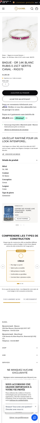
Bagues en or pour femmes (15, 55)
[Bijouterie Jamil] (20, 9)
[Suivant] (37, 267)
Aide (4, 355)
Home (4, 55)
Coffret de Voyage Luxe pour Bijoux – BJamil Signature (25, 210)
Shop (4, 348)
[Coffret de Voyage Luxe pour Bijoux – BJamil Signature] (8, 213)
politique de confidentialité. (19, 400)
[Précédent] (3, 267)
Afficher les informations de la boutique (16, 130)
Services (6, 362)
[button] (31, 8)
